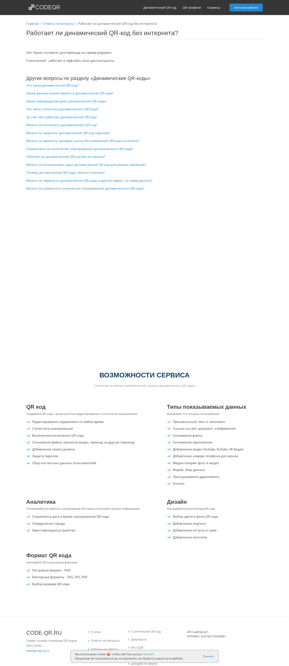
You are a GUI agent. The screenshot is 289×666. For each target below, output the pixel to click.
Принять (208, 656)
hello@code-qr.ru (37, 650)
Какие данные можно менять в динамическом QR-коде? (69, 93)
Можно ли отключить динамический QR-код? (61, 125)
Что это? (148, 654)
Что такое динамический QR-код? (52, 85)
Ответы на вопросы (58, 23)
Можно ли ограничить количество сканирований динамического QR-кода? (85, 188)
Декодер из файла (144, 663)
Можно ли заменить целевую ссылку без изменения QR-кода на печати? (82, 141)
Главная (32, 23)
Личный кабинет (246, 8)
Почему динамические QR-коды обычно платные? (65, 172)
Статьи (96, 631)
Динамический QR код (159, 8)
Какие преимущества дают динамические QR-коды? (66, 101)
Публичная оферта (104, 649)
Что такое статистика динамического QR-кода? (62, 109)
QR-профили (192, 8)
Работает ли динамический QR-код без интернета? (65, 156)
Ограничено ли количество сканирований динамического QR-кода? (79, 149)
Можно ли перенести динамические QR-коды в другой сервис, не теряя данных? (89, 180)
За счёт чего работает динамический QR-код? (61, 117)
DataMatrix (139, 639)
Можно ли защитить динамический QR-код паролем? (68, 133)
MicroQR (137, 647)
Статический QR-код (146, 631)
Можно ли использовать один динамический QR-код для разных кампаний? (86, 164)
